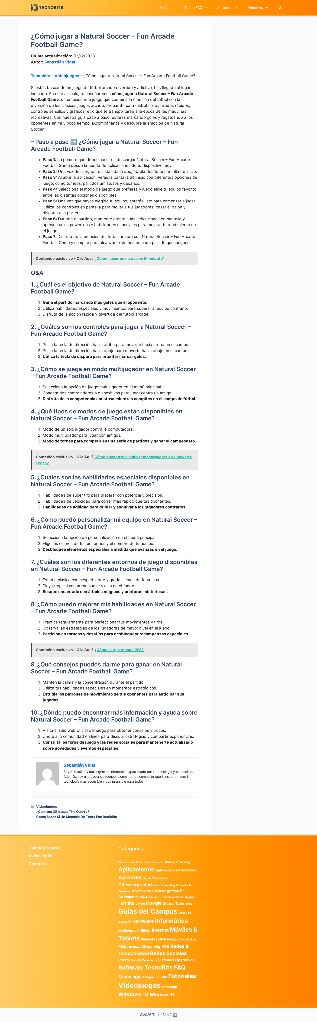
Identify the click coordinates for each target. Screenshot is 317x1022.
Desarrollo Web (142, 891)
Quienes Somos (44, 848)
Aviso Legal (40, 856)
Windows (255, 7)
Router (124, 960)
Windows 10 (133, 994)
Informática (171, 920)
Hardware (143, 921)
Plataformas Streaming (139, 946)
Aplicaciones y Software (176, 870)
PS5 (165, 946)
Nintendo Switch (153, 939)
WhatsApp (169, 987)
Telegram (149, 977)
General (140, 903)
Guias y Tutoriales (177, 903)
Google (154, 903)
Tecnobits (40, 75)
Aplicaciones (136, 869)
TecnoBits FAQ (164, 967)
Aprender (225, 7)
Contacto (38, 863)
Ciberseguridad (135, 884)
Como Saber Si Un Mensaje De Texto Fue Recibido (76, 817)
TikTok (162, 977)
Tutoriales (182, 976)
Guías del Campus (147, 911)
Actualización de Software (135, 862)
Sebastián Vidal (59, 62)
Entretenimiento (149, 897)
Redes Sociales (168, 953)
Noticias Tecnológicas (182, 939)
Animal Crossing (177, 862)
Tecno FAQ (193, 7)
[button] (279, 7)
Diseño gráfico (167, 891)
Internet (160, 930)
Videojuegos (67, 75)
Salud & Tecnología (144, 960)
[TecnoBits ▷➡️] (47, 7)
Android (158, 862)
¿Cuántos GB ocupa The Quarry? (62, 812)
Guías (164, 7)
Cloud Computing (164, 885)
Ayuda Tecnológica (155, 878)
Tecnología (130, 976)
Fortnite (126, 903)
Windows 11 (162, 994)
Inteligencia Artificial (134, 930)
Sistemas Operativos (176, 960)
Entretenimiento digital (178, 897)
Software (130, 967)
